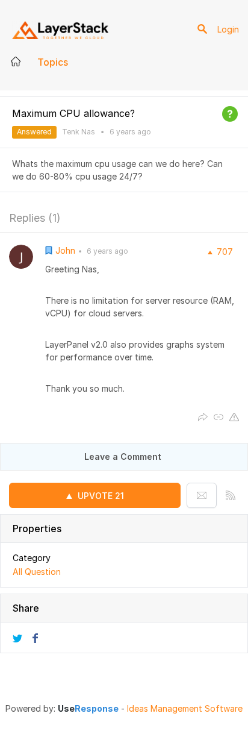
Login (228, 29)
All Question (37, 571)
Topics (52, 62)
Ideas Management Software (185, 708)
